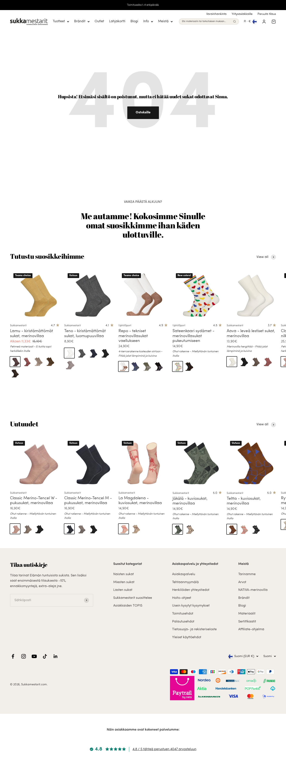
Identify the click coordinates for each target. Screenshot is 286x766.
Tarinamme (247, 574)
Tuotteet (59, 21)
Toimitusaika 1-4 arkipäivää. (143, 5)
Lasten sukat (122, 590)
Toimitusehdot (182, 613)
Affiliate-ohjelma (251, 629)
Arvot (242, 582)
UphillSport (125, 325)
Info (146, 21)
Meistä (163, 21)
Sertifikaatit (247, 621)
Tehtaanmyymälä (185, 582)
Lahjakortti (117, 21)
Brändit (79, 21)
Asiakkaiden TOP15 (127, 605)
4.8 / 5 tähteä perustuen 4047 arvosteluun (164, 749)
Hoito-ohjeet (181, 598)
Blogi (134, 21)
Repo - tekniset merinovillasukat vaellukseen (133, 336)
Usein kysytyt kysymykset (191, 605)
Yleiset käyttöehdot (186, 637)
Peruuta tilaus (267, 14)
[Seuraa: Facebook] (13, 656)
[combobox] (206, 22)
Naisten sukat (123, 574)
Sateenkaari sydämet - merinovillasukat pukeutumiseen (193, 336)
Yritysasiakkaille (242, 14)
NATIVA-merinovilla (253, 590)
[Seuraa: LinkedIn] (55, 656)
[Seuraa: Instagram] (23, 656)
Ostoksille (143, 112)
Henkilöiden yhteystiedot (190, 590)
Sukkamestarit (18, 325)
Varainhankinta (216, 14)
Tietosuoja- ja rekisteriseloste (194, 629)
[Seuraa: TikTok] (45, 656)
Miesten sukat (123, 582)
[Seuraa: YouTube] (34, 656)
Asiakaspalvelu (183, 574)
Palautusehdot (183, 621)
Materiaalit (246, 613)
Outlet (99, 21)
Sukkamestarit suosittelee (132, 598)
